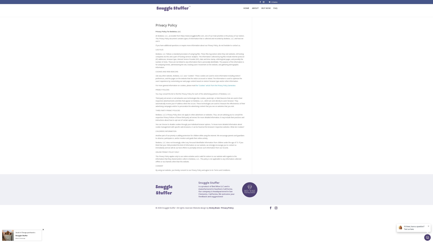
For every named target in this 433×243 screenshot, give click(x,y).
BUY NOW (266, 8)
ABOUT (255, 8)
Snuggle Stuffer (21, 235)
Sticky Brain (214, 208)
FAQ (275, 8)
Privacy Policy (227, 208)
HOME (246, 8)
